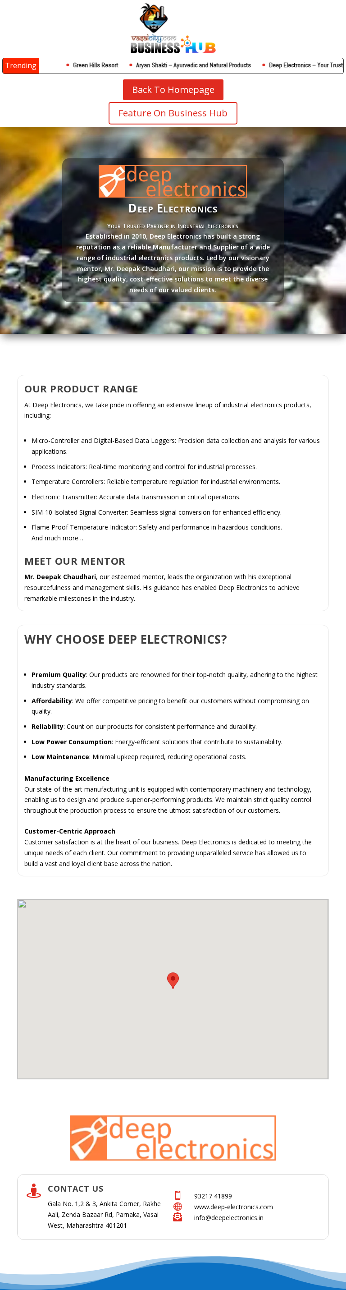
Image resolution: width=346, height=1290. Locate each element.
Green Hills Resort (77, 65)
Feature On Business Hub (173, 113)
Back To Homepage (173, 89)
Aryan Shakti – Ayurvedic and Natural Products (175, 65)
